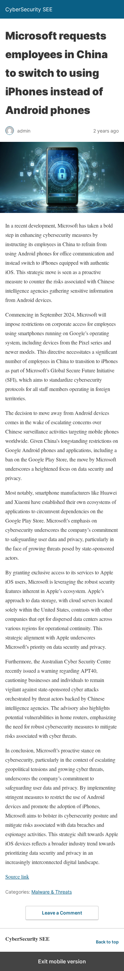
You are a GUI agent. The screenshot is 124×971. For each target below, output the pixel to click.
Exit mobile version (62, 961)
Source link (17, 876)
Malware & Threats (51, 892)
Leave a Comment (62, 913)
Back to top (107, 941)
